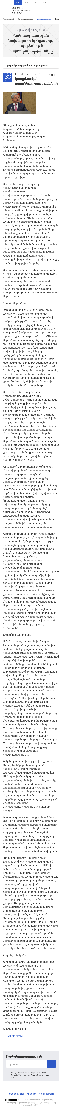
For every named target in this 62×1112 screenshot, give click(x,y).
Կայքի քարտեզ (46, 1093)
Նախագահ (8, 18)
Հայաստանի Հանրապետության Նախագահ (21, 10)
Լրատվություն (44, 18)
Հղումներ (31, 1093)
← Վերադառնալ (13, 1035)
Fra (44, 2)
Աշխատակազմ (25, 18)
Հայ (18, 2)
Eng (35, 2)
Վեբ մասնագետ (16, 1093)
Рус (27, 2)
